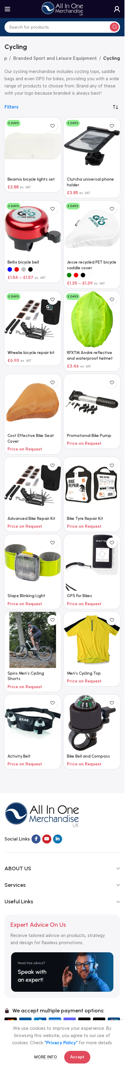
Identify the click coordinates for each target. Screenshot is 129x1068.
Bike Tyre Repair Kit (85, 518)
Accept (77, 1057)
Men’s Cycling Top (84, 673)
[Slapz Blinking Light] (32, 563)
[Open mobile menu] (8, 9)
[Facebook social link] (36, 839)
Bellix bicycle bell (23, 262)
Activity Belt (19, 756)
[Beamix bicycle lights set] (32, 146)
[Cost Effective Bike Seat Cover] (32, 402)
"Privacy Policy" (61, 1042)
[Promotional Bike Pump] (92, 402)
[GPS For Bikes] (92, 563)
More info (46, 1057)
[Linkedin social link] (57, 839)
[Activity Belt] (32, 723)
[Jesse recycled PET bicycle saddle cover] (92, 229)
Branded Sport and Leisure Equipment (55, 58)
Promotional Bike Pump (89, 435)
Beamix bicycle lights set (31, 179)
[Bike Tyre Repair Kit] (92, 485)
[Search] (114, 27)
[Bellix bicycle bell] (32, 229)
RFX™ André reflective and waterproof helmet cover (90, 358)
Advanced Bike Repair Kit (32, 518)
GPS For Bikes (79, 595)
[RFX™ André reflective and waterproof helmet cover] (92, 319)
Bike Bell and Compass (88, 756)
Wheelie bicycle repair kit (31, 352)
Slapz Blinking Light (26, 595)
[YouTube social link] (46, 839)
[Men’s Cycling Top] (92, 640)
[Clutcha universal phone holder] (92, 146)
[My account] (117, 9)
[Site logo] (62, 8)
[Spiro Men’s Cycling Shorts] (32, 640)
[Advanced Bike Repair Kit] (32, 485)
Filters (11, 107)
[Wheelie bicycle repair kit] (32, 319)
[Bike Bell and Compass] (92, 723)
